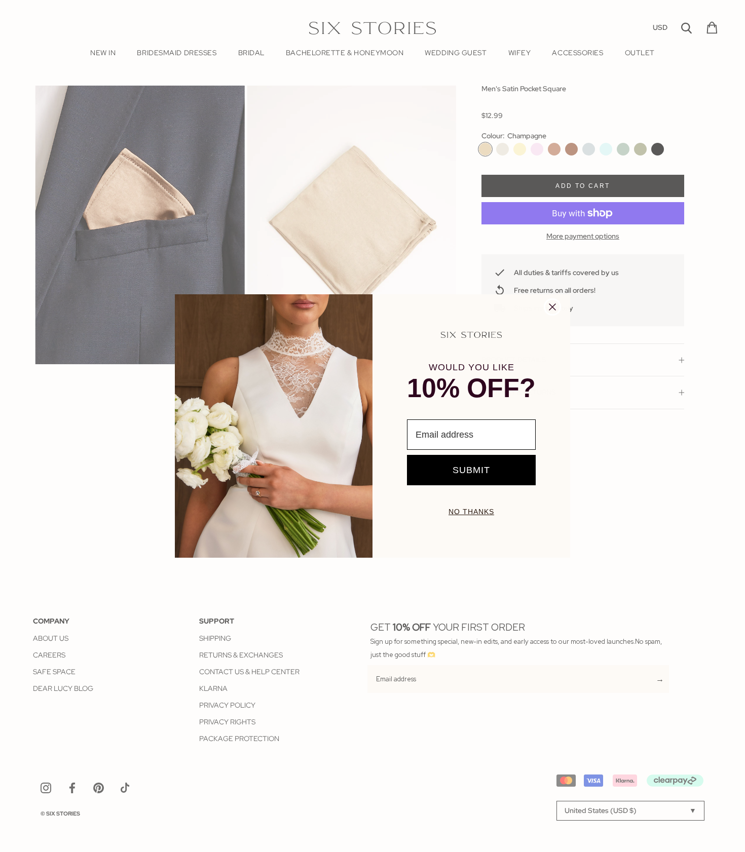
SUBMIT (471, 470)
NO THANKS (471, 512)
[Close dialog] (552, 307)
